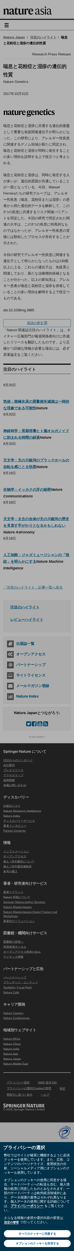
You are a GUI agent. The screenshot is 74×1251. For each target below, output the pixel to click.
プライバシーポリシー (26, 1206)
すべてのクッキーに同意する (37, 1233)
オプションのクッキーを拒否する (37, 1243)
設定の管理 (11, 1222)
